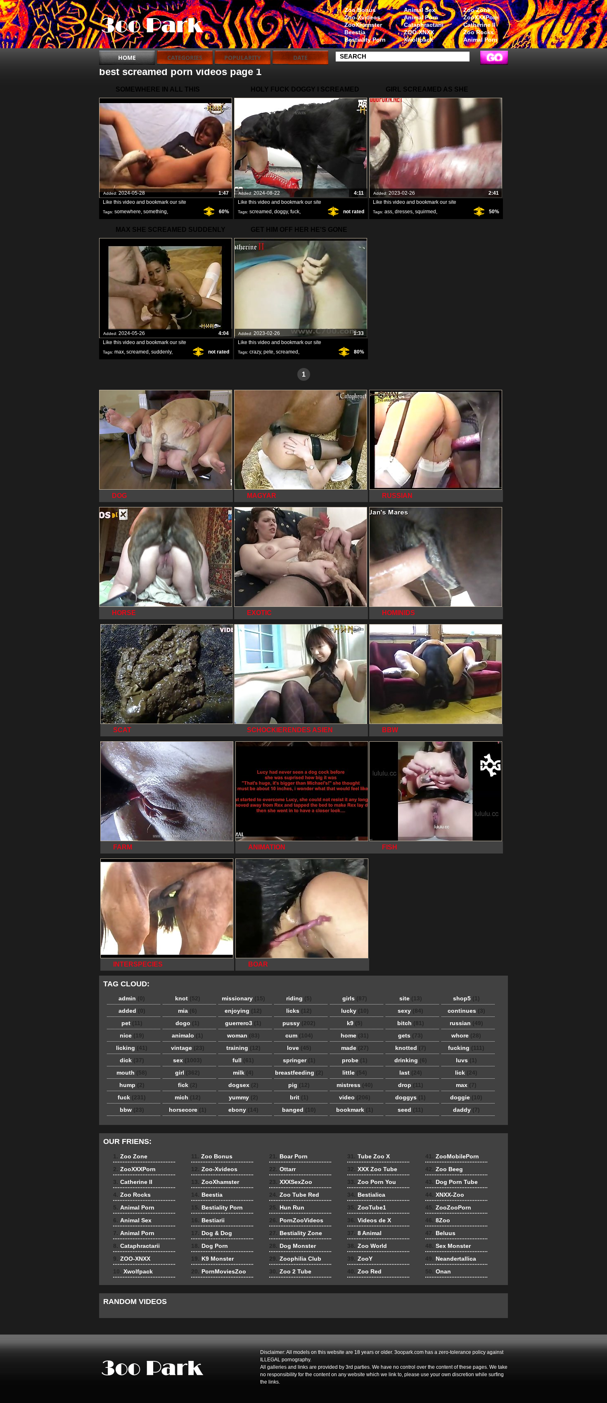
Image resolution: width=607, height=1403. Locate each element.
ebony (243, 1109)
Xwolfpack (418, 39)
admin (132, 998)
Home (127, 57)
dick (132, 1060)
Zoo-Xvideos (362, 17)
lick (466, 1072)
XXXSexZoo (290, 1182)
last (410, 1072)
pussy (298, 1023)
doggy (281, 212)
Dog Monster (292, 1246)
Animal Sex (419, 10)
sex (187, 1060)
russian (466, 1023)
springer (299, 1060)
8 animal (151, 26)
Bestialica (366, 1194)
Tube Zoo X (368, 1156)
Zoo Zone (477, 10)
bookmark (354, 1109)
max (119, 352)
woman (243, 1035)
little (354, 1072)
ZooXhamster (363, 24)
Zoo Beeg (444, 1169)
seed (410, 1109)
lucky (355, 1010)
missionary (243, 998)
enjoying (243, 1010)
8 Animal (364, 1233)
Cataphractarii (423, 24)
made (355, 1048)
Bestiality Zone (295, 1233)
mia (187, 1010)
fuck (294, 212)
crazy (255, 352)
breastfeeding (299, 1072)
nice (132, 1035)
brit (299, 1097)
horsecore (187, 1109)
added (132, 1010)
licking (131, 1048)
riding (299, 998)
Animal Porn (480, 39)
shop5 (466, 998)
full (243, 1060)
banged (299, 1109)
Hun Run (286, 1207)
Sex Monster (448, 1246)
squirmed (425, 212)
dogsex (243, 1085)
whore (466, 1035)
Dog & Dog (211, 1233)
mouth (131, 1072)
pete (268, 352)
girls (354, 998)
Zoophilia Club (295, 1258)
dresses (404, 212)
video (354, 1097)
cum (299, 1035)
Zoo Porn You (371, 1182)
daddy (466, 1109)
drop (410, 1085)
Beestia (354, 32)
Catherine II (479, 24)
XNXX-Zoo (444, 1194)
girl (187, 1072)
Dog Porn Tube (451, 1182)
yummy (243, 1097)
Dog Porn (209, 1246)
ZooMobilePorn (452, 1156)
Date (300, 57)
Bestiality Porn (365, 39)
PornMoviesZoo (218, 1271)
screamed (260, 212)
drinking (410, 1060)
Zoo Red (364, 1271)
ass (388, 212)
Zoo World (367, 1246)
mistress (355, 1085)
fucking (466, 1048)
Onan (438, 1271)
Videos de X (369, 1220)
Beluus (440, 1233)
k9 (355, 1023)
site (410, 998)
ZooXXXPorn (481, 17)
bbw (132, 1109)
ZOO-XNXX (419, 32)
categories (184, 57)
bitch (410, 1023)
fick (187, 1085)
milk (243, 1072)
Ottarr (282, 1169)
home (355, 1035)
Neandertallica (450, 1258)
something (155, 212)
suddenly (161, 352)
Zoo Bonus (360, 10)
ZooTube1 (366, 1207)
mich (188, 1097)
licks (299, 1010)
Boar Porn (288, 1156)
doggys (410, 1097)
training (243, 1048)
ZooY (359, 1258)
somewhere (127, 212)
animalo (187, 1035)
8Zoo (437, 1220)
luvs (466, 1060)
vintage (187, 1048)
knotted (410, 1048)
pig (299, 1085)
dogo (187, 1023)
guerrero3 (243, 1023)
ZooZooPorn (448, 1207)
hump (132, 1085)
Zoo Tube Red (294, 1194)
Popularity (242, 57)
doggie (466, 1097)
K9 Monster (212, 1258)
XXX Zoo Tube (372, 1169)
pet (131, 1023)
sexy (410, 1010)
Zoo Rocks (478, 32)
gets (410, 1035)
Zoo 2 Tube (290, 1271)
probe (355, 1060)
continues (466, 1010)
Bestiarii (208, 1220)
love (299, 1048)
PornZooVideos (296, 1220)
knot (187, 998)
